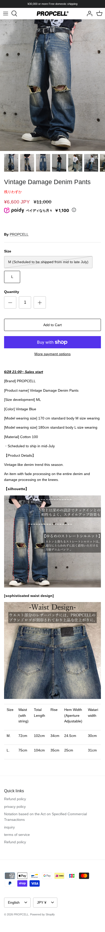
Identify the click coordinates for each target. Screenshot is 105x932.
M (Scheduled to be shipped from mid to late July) (48, 262)
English (14, 902)
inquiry (9, 827)
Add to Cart (52, 325)
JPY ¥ (41, 902)
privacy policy (15, 807)
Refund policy (15, 799)
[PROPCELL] (53, 13)
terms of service (17, 835)
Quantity (11, 292)
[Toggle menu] (5, 13)
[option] (52, 85)
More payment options (52, 354)
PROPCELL (19, 234)
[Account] (88, 13)
